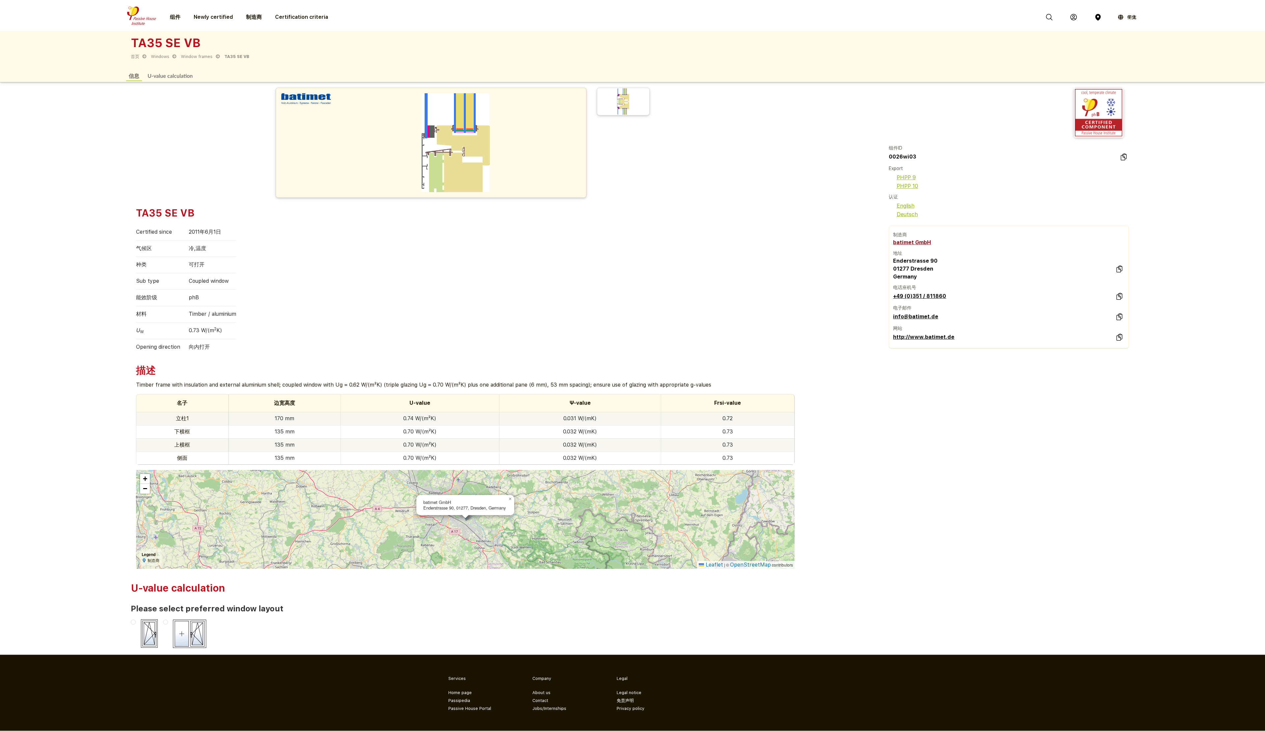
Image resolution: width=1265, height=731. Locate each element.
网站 (897, 328)
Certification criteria (301, 17)
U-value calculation (170, 76)
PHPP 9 (906, 177)
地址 (897, 253)
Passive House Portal (469, 708)
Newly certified (213, 17)
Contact (540, 700)
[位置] (1098, 17)
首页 (135, 56)
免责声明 (625, 700)
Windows (160, 56)
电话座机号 (904, 287)
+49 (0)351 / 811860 (919, 296)
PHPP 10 (907, 186)
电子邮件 (902, 307)
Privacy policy (630, 708)
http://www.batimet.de (923, 337)
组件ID (895, 148)
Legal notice (629, 692)
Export (896, 168)
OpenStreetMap (750, 565)
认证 (893, 196)
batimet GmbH (912, 242)
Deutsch (907, 214)
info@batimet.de (915, 316)
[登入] (1073, 17)
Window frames (196, 56)
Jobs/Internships (549, 708)
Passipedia (459, 700)
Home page (460, 692)
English (905, 206)
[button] (510, 499)
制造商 (254, 17)
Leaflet (713, 565)
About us (541, 692)
